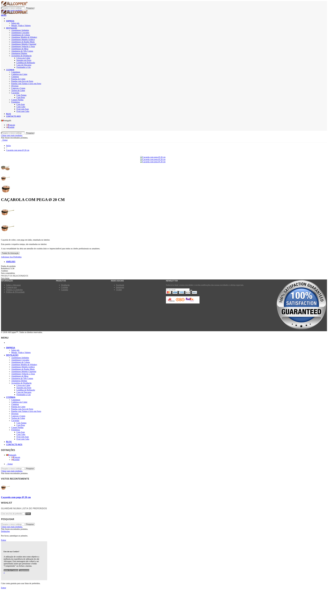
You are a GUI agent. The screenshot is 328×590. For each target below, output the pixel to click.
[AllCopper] (14, 5)
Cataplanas (15, 72)
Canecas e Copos (18, 88)
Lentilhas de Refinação (25, 63)
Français (11, 125)
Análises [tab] (10, 261)
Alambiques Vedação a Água (23, 46)
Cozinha (10, 69)
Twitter (119, 290)
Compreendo (24, 570)
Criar (28, 514)
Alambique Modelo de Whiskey (24, 37)
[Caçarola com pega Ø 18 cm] (164, 213)
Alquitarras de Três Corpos (22, 51)
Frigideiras (15, 102)
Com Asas (20, 104)
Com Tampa (21, 95)
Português (12, 455)
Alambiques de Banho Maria (23, 42)
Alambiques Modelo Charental (23, 44)
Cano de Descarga (23, 65)
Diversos (14, 86)
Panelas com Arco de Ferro (22, 81)
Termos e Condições (14, 290)
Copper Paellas (17, 100)
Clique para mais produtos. (12, 135)
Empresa (10, 21)
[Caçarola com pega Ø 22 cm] (164, 229)
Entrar (10, 464)
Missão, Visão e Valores (21, 25)
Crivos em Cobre (23, 58)
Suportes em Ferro (23, 60)
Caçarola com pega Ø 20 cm (16, 497)
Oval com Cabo (22, 111)
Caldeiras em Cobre (19, 74)
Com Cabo (20, 107)
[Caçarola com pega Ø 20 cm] (152, 157)
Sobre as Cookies (11, 570)
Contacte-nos (13, 116)
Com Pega (20, 97)
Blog (8, 114)
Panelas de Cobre (18, 79)
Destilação (11, 28)
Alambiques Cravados (20, 32)
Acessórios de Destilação (21, 56)
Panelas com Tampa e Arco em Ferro (26, 83)
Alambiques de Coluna (20, 35)
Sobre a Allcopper (13, 285)
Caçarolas (15, 93)
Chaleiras (15, 77)
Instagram (120, 287)
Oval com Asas (22, 109)
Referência (5, 268)
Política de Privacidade (15, 292)
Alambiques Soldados (20, 30)
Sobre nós (15, 23)
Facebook (120, 285)
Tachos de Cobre (18, 90)
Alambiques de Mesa (19, 49)
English (11, 127)
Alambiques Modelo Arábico (23, 39)
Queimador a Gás (23, 67)
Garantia (64, 290)
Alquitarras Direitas (19, 53)
